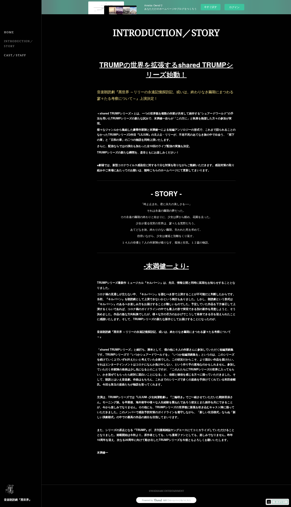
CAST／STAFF (15, 55)
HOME (9, 32)
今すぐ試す (210, 7)
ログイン (234, 7)
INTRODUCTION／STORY (18, 43)
